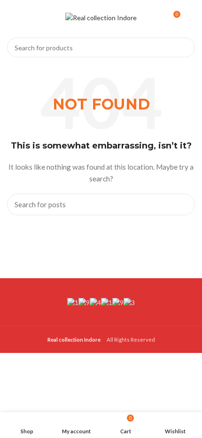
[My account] (191, 17)
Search (182, 47)
